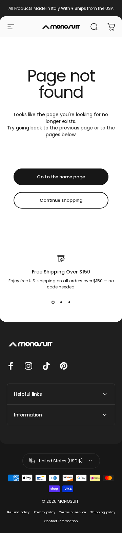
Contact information (61, 521)
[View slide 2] (61, 302)
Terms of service (72, 512)
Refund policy (18, 512)
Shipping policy (102, 512)
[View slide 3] (69, 302)
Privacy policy (44, 512)
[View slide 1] (53, 302)
